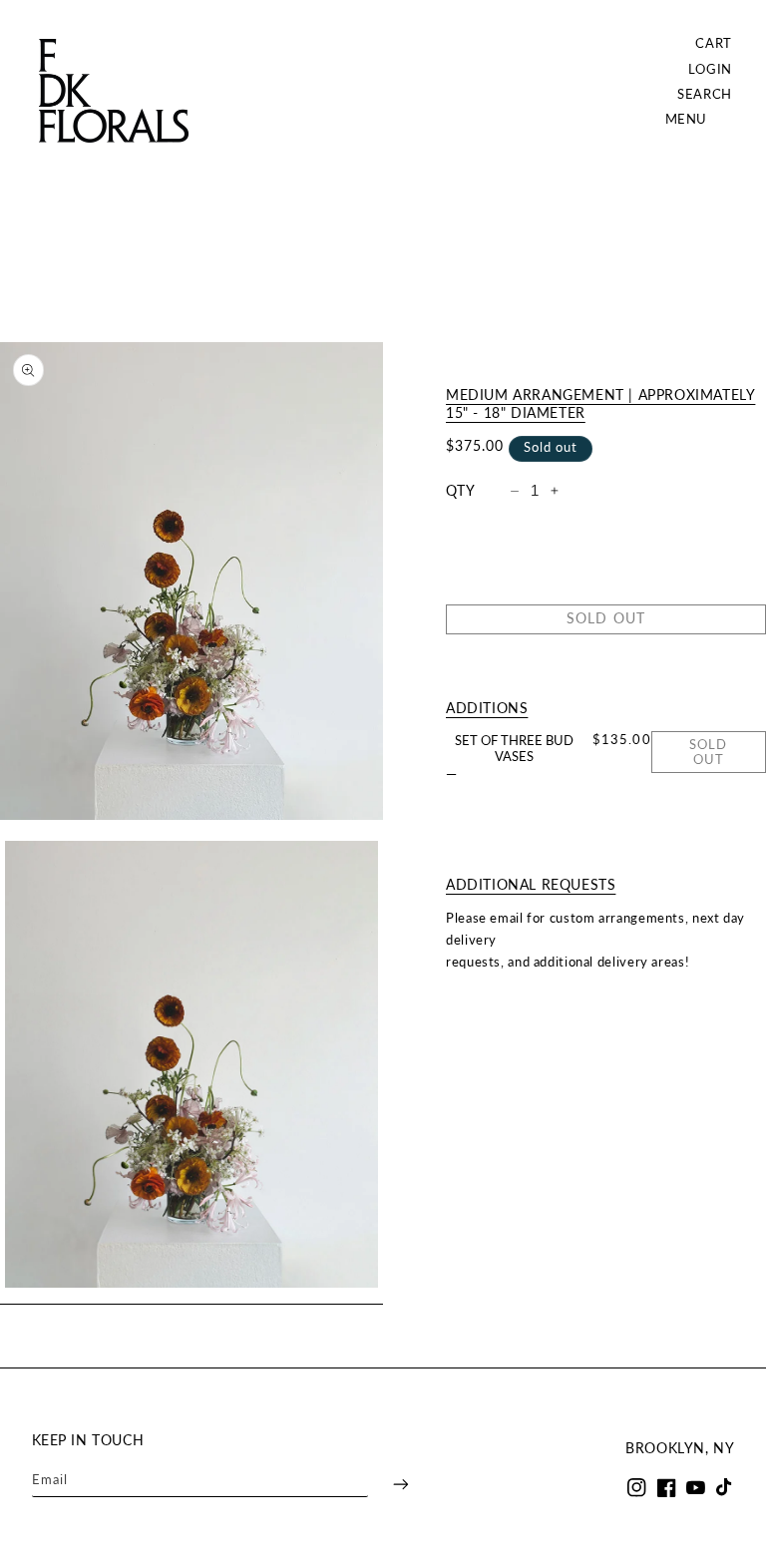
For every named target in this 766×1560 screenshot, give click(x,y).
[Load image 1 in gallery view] (191, 1064)
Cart (714, 43)
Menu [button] (686, 119)
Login (710, 69)
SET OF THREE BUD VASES (514, 748)
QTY (460, 491)
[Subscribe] (388, 1484)
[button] (704, 94)
